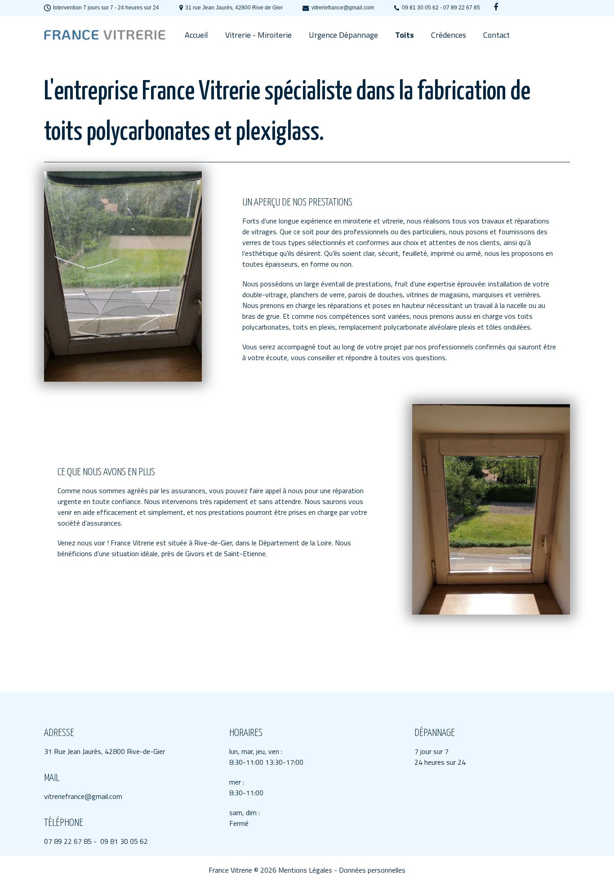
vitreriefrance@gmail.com (83, 796)
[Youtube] (496, 7)
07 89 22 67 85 (68, 841)
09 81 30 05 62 (124, 841)
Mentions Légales (305, 870)
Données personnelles (372, 870)
